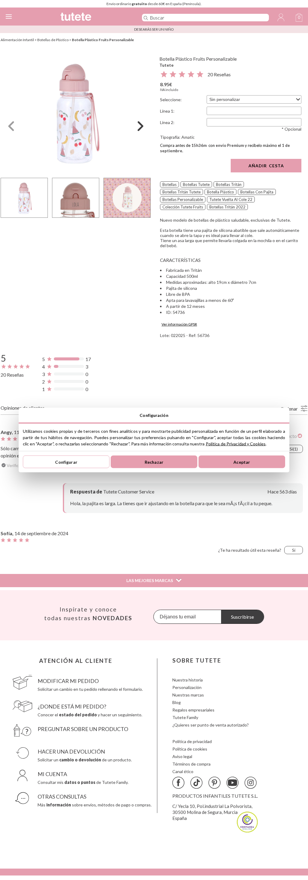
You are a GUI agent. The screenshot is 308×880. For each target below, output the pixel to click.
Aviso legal (182, 756)
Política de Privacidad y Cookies (236, 443)
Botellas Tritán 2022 (227, 207)
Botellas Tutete (196, 184)
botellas (169, 184)
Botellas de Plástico (53, 40)
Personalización (187, 687)
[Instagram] (251, 783)
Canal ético (182, 771)
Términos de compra (191, 764)
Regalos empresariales (193, 710)
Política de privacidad (192, 741)
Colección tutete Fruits (182, 207)
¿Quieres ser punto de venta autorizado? (210, 725)
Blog (176, 702)
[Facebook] (178, 783)
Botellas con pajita (256, 192)
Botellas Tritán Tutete (181, 192)
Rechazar (154, 461)
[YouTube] (232, 783)
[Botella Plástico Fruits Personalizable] (76, 112)
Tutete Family (185, 717)
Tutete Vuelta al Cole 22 (230, 199)
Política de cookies (189, 749)
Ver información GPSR (179, 324)
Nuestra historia (187, 680)
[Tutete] (92, 18)
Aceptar (241, 461)
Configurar (66, 461)
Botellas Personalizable (182, 199)
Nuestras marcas (188, 695)
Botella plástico (220, 192)
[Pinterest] (214, 783)
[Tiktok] (196, 783)
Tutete (166, 65)
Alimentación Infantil (17, 40)
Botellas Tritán (229, 184)
